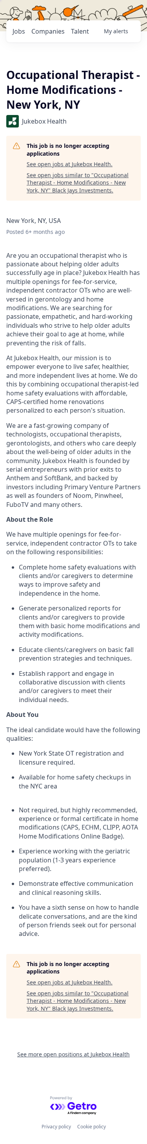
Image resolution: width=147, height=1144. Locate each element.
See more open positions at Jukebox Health (73, 1054)
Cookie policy (91, 1126)
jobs (19, 31)
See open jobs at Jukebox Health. (70, 164)
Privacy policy (56, 1126)
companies (48, 31)
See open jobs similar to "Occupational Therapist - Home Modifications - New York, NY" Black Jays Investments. (78, 182)
